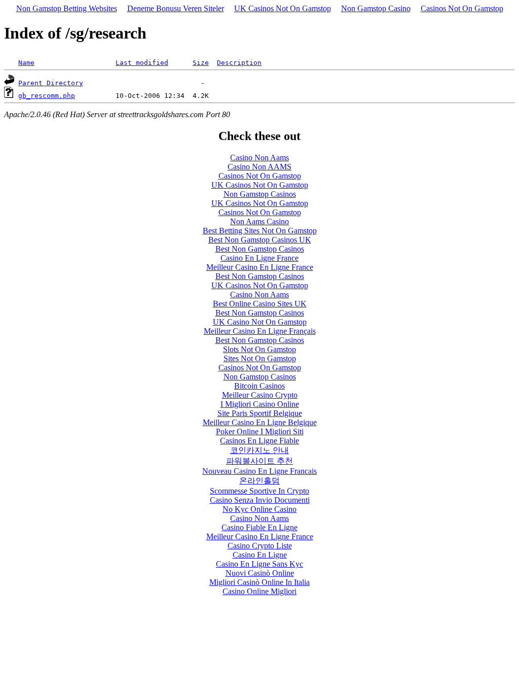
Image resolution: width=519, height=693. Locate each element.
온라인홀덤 (259, 480)
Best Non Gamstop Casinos (259, 249)
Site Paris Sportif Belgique (259, 413)
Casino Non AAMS (259, 166)
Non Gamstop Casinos (260, 194)
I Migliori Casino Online (259, 404)
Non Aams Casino (259, 221)
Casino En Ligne (260, 554)
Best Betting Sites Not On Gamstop (260, 230)
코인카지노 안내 (259, 450)
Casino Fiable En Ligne (259, 527)
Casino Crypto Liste (260, 545)
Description (239, 62)
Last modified (142, 62)
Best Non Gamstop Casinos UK (259, 239)
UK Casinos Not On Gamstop (282, 8)
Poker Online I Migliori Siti (260, 431)
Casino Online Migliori (259, 591)
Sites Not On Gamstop (260, 358)
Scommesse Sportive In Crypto (259, 491)
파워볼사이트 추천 (259, 461)
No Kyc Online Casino (259, 509)
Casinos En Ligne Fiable (259, 440)
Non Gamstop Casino (376, 8)
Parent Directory (50, 83)
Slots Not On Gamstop (259, 349)
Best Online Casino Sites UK (260, 303)
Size (201, 62)
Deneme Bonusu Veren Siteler (175, 8)
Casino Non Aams (259, 157)
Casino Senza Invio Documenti (260, 500)
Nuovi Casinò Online (260, 573)
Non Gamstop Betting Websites (66, 8)
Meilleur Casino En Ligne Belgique (260, 422)
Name (26, 62)
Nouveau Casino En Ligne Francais (259, 471)
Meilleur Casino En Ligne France (259, 267)
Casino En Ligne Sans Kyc (259, 564)
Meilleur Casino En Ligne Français (260, 331)
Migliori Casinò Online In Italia (259, 582)
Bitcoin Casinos (259, 386)
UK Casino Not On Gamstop (260, 322)
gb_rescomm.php (46, 95)
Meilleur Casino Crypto (260, 395)
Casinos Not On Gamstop (462, 8)
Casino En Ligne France (259, 258)
